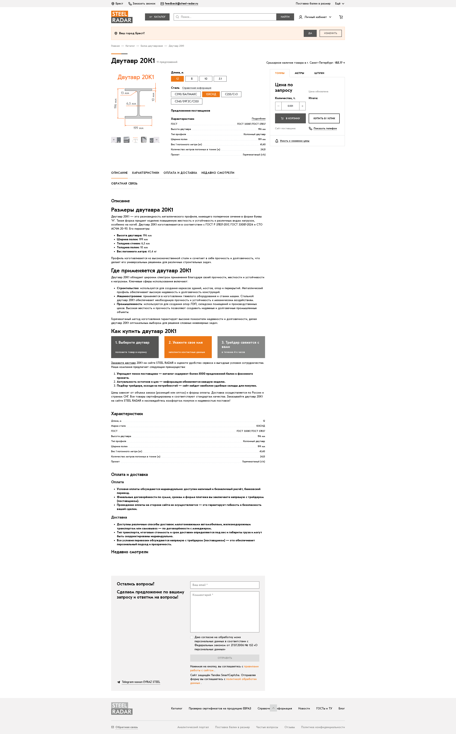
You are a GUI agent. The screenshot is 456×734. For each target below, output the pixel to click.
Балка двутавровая (152, 45)
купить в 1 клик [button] (324, 118)
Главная (115, 45)
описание (119, 172)
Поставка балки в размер (232, 727)
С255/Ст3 (231, 94)
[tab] (280, 73)
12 (177, 78)
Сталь (175, 87)
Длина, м (177, 72)
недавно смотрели (217, 172)
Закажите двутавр (123, 363)
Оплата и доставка (180, 172)
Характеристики (182, 118)
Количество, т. (285, 98)
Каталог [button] (159, 16)
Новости (304, 708)
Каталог (130, 45)
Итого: (313, 98)
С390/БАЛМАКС (186, 94)
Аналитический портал (193, 727)
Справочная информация (275, 708)
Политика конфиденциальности (323, 727)
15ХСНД (211, 94)
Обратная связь (124, 183)
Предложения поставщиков (190, 110)
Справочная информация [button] (196, 87)
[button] (117, 3)
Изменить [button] (330, 33)
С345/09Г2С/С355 (187, 101)
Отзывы (289, 727)
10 (205, 78)
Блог (342, 708)
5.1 (220, 78)
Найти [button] (285, 16)
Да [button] (310, 33)
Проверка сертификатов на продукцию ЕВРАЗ (220, 708)
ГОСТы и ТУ (324, 708)
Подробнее (259, 118)
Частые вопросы (267, 727)
